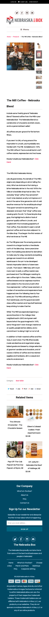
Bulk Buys (36, 566)
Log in (13, 2)
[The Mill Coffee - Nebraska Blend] (20, 56)
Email (39, 389)
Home (11, 563)
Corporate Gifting (28, 569)
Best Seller (20, 381)
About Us (24, 495)
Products (16, 37)
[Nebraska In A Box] (24, 20)
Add (32, 389)
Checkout (33, 2)
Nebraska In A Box (27, 576)
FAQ (24, 499)
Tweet (12, 389)
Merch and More (22, 566)
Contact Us (24, 503)
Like (18, 389)
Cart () (23, 2)
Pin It (25, 389)
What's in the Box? (24, 491)
